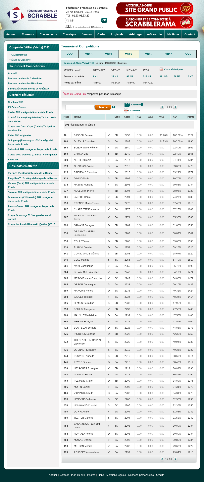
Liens (101, 474)
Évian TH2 (14, 159)
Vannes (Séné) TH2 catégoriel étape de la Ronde (31, 185)
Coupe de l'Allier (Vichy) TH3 (79, 63)
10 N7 (189, 76)
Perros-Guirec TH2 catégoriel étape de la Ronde (31, 208)
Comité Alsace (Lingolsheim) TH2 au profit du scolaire (32, 119)
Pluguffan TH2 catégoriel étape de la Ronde (32, 178)
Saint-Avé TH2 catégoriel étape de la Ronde (32, 149)
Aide (113, 107)
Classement (134, 111)
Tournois (28, 34)
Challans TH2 (15, 102)
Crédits (160, 474)
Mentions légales (116, 474)
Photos (91, 474)
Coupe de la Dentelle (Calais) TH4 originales (33, 154)
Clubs (101, 34)
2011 (108, 54)
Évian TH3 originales (19, 135)
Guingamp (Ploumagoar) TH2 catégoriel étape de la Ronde (30, 142)
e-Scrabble (154, 34)
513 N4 (147, 76)
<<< (70, 54)
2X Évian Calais (17, 107)
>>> (188, 54)
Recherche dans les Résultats (25, 83)
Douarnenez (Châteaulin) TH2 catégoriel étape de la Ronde (30, 199)
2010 (88, 54)
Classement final (19, 55)
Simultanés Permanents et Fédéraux (28, 88)
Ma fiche (173, 34)
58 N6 (177, 76)
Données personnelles (141, 474)
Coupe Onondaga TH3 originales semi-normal (29, 217)
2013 (148, 54)
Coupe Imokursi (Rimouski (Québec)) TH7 (31, 224)
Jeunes (87, 34)
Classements (48, 34)
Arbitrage (135, 34)
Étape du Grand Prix (21, 60)
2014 (169, 54)
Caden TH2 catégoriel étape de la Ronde (30, 112)
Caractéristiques (173, 69)
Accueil (11, 34)
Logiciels (117, 34)
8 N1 (95, 76)
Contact (189, 34)
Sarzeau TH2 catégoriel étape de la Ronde (31, 192)
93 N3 (130, 76)
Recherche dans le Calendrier (25, 78)
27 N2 (114, 76)
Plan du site (78, 474)
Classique (69, 34)
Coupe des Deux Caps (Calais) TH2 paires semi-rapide (32, 128)
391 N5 (164, 76)
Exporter (135, 105)
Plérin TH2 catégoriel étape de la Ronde (30, 173)
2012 (128, 54)
